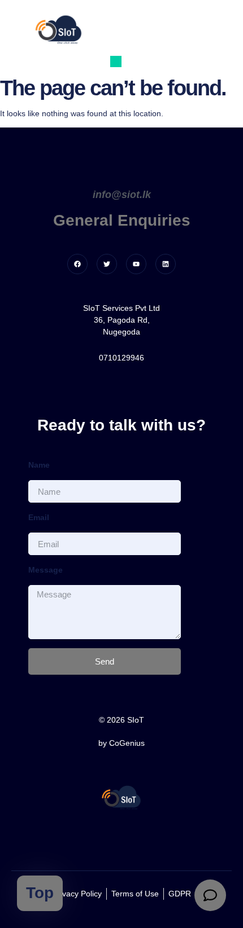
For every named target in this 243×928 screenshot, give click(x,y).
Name (39, 464)
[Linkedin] (165, 264)
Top (40, 892)
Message (45, 569)
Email (38, 517)
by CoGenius (121, 742)
